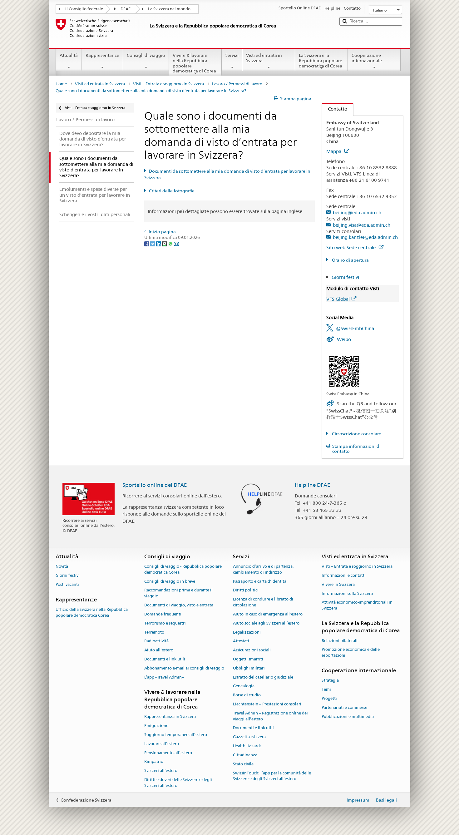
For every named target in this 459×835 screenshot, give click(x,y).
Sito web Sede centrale (351, 247)
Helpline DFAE (312, 485)
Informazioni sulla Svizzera (347, 593)
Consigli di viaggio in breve (169, 581)
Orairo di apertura (350, 260)
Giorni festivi (345, 277)
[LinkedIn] (159, 243)
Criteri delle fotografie (172, 190)
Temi (326, 689)
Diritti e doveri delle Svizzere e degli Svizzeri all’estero (178, 782)
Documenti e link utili (164, 659)
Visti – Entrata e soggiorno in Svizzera (168, 84)
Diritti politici (246, 590)
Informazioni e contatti (344, 575)
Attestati (241, 641)
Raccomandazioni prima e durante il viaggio (178, 593)
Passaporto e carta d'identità (259, 581)
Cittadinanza (245, 755)
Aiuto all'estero (158, 650)
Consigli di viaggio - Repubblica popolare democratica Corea (183, 569)
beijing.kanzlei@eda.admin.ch (365, 237)
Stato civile (243, 764)
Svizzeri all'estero (160, 770)
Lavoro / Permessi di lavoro (237, 84)
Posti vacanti (67, 584)
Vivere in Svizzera (338, 584)
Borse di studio (247, 695)
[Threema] (165, 243)
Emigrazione (156, 725)
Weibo (344, 339)
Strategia (330, 680)
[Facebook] (147, 243)
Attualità (69, 55)
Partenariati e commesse (344, 707)
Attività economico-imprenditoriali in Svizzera (357, 605)
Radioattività (156, 641)
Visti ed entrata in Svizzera (264, 58)
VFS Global (338, 299)
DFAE (126, 9)
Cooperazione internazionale (367, 58)
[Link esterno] (344, 370)
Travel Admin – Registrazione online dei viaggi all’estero (270, 716)
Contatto (334, 109)
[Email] (176, 243)
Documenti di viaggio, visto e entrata (178, 605)
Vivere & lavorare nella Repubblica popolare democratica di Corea (194, 63)
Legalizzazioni (247, 632)
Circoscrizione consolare (356, 433)
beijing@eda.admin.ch (357, 212)
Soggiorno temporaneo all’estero (175, 734)
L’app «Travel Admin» (164, 677)
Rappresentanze (102, 55)
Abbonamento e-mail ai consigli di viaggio (184, 668)
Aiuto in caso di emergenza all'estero (268, 614)
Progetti (329, 698)
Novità (62, 566)
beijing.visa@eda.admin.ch (361, 225)
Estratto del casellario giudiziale (263, 677)
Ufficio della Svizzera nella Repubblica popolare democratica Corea (92, 612)
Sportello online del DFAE (154, 485)
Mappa (334, 151)
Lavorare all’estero (161, 743)
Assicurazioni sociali (252, 650)
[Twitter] (153, 243)
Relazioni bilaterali (340, 640)
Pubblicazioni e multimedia (348, 716)
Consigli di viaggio (146, 55)
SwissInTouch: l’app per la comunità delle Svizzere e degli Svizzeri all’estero (272, 776)
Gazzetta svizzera (249, 737)
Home (61, 84)
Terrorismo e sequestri (165, 623)
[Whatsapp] (171, 243)
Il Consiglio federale (84, 9)
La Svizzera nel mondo (169, 9)
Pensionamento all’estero (168, 752)
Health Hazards (247, 746)
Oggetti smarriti (248, 659)
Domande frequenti (162, 614)
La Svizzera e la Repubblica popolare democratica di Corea (320, 60)
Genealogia (243, 686)
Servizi (232, 55)
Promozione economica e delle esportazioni (351, 652)
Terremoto (154, 632)
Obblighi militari (249, 668)
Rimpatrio (153, 761)
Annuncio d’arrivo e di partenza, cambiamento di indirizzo (263, 569)
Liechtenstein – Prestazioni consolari (267, 704)
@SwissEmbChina (355, 328)
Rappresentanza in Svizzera (170, 716)
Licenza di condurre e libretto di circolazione (263, 602)
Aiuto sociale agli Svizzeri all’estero (266, 623)
